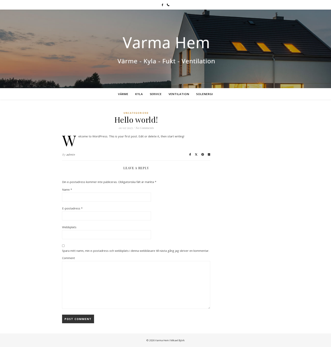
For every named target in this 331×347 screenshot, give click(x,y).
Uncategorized (136, 113)
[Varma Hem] (165, 49)
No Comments (144, 128)
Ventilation (179, 94)
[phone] (168, 5)
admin (70, 154)
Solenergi (204, 94)
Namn (67, 189)
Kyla (139, 94)
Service (156, 94)
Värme (123, 94)
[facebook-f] (163, 5)
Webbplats (69, 227)
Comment (68, 258)
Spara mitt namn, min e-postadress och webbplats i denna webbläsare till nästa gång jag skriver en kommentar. (135, 251)
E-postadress (72, 208)
